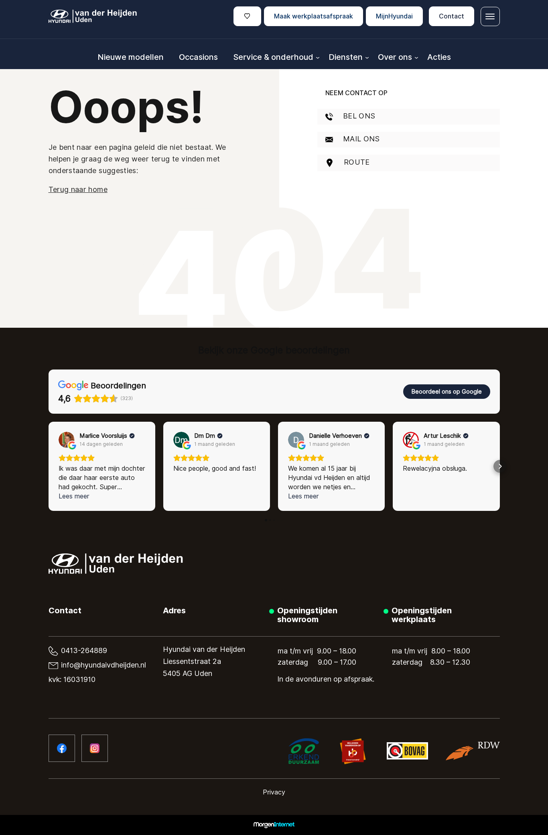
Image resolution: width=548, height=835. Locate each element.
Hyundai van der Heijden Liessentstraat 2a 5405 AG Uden (204, 661)
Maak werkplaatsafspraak (313, 16)
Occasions (198, 57)
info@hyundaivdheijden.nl (102, 665)
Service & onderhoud (273, 57)
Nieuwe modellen (130, 57)
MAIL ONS (360, 139)
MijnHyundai (394, 16)
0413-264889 (83, 650)
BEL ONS (358, 116)
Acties (439, 57)
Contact (451, 16)
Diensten (346, 57)
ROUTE (356, 162)
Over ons (395, 57)
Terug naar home (78, 189)
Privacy (274, 792)
